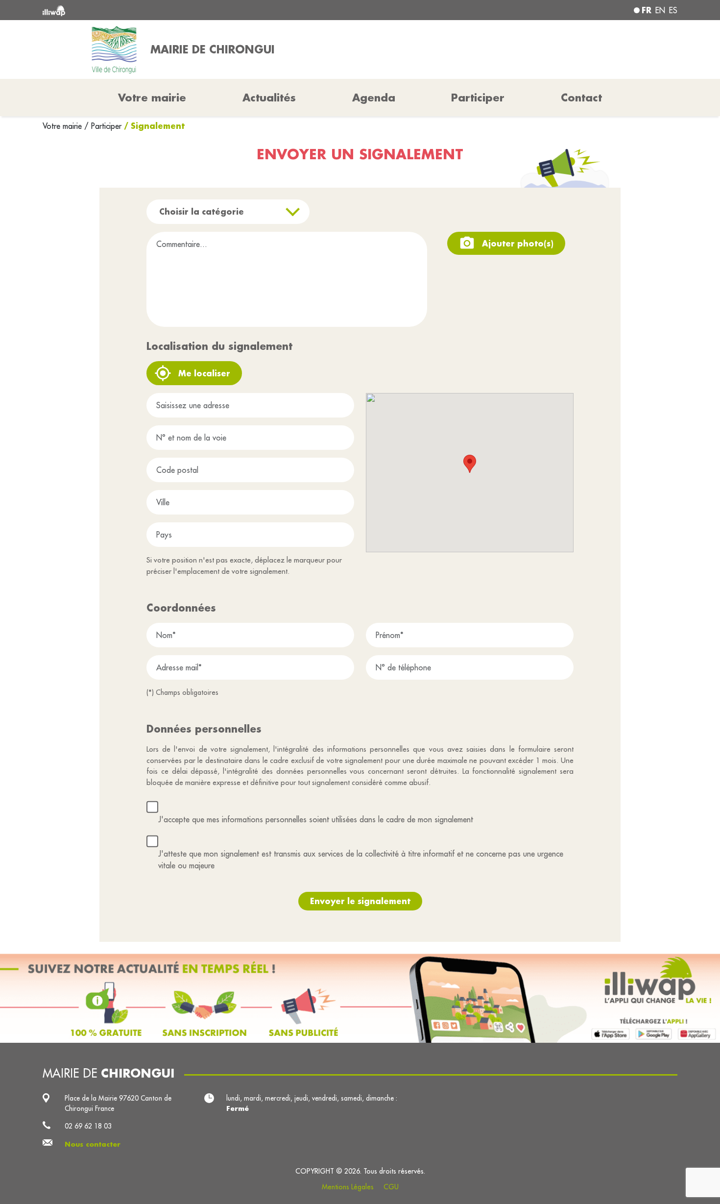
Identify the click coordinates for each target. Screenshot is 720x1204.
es (673, 10)
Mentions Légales (348, 1186)
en (660, 10)
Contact (581, 97)
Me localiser (204, 373)
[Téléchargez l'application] (360, 998)
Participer (477, 97)
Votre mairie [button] (152, 97)
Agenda (373, 97)
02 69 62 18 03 (88, 1126)
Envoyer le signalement (360, 901)
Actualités (269, 97)
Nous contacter (92, 1144)
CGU (391, 1186)
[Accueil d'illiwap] (171, 10)
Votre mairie (63, 126)
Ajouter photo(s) (517, 243)
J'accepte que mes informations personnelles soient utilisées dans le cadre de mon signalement (315, 819)
